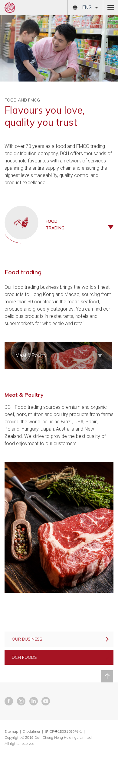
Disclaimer (31, 731)
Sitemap (11, 731)
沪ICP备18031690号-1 (64, 731)
